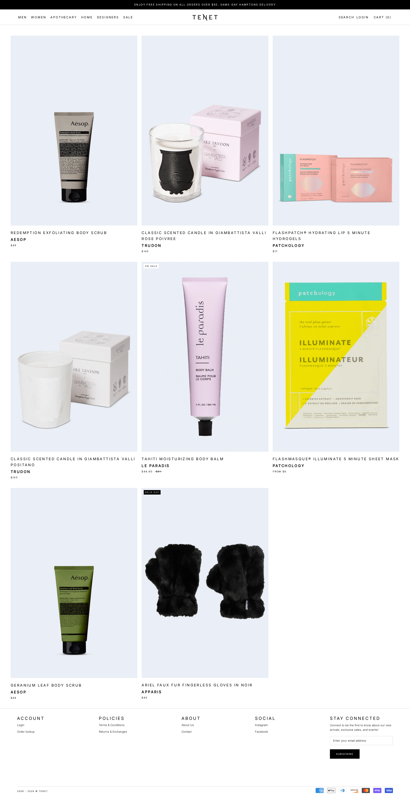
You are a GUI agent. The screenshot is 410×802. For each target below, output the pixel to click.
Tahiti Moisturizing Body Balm (183, 459)
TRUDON (151, 245)
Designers (108, 17)
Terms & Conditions (111, 725)
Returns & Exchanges (113, 731)
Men (22, 17)
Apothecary (63, 17)
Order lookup (26, 731)
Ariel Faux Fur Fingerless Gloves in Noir (197, 685)
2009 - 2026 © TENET (32, 791)
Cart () (382, 17)
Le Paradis (156, 466)
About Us (188, 725)
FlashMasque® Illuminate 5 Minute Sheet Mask (336, 459)
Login (362, 17)
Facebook (261, 731)
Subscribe (344, 754)
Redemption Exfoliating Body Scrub (59, 233)
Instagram (261, 725)
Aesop (18, 239)
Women (38, 17)
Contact (187, 731)
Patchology (289, 245)
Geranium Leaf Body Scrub (46, 685)
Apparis (152, 692)
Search (345, 17)
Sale (128, 17)
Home (86, 17)
